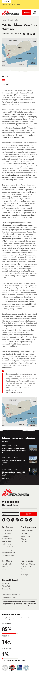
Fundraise (24, 533)
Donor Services (7, 530)
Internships (24, 575)
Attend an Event (26, 536)
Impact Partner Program (10, 547)
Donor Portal (6, 533)
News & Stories (13, 20)
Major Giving (6, 544)
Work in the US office (28, 564)
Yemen (5, 84)
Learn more (6, 7)
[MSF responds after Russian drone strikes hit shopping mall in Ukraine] (19, 449)
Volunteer (24, 539)
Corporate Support (8, 555)
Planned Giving (7, 550)
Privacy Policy (6, 586)
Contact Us (5, 583)
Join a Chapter (25, 542)
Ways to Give (6, 541)
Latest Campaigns (27, 530)
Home (4, 20)
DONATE (27, 12)
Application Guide (27, 572)
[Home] (11, 12)
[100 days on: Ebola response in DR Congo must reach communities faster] (19, 474)
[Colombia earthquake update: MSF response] (19, 461)
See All (4, 441)
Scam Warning (7, 589)
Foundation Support (8, 553)
